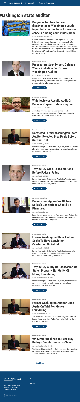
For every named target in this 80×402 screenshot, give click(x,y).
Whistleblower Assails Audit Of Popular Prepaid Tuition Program (52, 102)
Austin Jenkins (36, 36)
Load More (40, 363)
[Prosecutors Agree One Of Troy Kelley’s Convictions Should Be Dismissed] (16, 205)
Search (32, 379)
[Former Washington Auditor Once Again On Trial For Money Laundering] (16, 307)
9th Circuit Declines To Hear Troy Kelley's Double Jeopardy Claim (52, 340)
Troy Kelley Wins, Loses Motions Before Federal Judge (52, 170)
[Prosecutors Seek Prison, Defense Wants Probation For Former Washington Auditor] (16, 68)
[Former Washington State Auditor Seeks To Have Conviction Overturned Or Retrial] (16, 241)
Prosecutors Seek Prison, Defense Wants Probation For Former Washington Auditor (53, 68)
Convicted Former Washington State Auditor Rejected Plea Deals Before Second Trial (54, 136)
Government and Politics (39, 97)
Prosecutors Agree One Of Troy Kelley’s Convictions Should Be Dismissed (51, 204)
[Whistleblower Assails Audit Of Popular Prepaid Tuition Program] (16, 104)
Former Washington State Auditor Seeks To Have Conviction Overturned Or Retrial (53, 240)
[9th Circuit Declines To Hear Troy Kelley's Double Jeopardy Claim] (16, 343)
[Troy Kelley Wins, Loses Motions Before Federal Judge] (16, 173)
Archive (32, 383)
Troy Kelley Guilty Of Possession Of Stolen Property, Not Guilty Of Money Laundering (54, 270)
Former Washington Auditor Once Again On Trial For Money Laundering (53, 306)
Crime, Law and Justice (39, 61)
